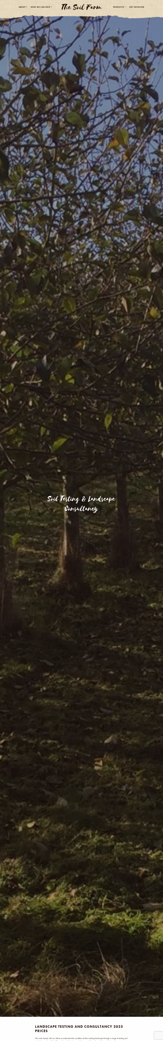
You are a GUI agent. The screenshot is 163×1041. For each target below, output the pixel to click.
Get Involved (136, 7)
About (22, 7)
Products (118, 7)
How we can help (40, 7)
